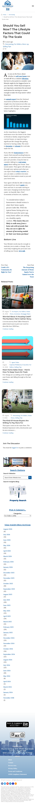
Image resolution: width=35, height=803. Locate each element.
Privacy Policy (12, 768)
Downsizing (12, 14)
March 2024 (7, 687)
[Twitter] (5, 783)
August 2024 (7, 660)
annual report (11, 99)
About (10, 760)
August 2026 (7, 529)
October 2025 (8, 583)
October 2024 (8, 649)
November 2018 (8, 698)
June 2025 (6, 605)
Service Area (12, 765)
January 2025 (8, 632)
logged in (15, 448)
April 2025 (7, 616)
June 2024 (6, 671)
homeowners (18, 153)
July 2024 (6, 665)
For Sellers (17, 44)
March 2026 (7, 556)
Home (4, 14)
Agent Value (15, 362)
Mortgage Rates (25, 314)
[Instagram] (16, 783)
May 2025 (6, 611)
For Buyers (15, 311)
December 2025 (8, 573)
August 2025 (7, 594)
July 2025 (6, 600)
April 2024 (7, 681)
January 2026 (8, 567)
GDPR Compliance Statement (17, 774)
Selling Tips (7, 46)
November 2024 (8, 643)
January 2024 (8, 692)
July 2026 (6, 534)
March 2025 (7, 622)
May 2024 (6, 676)
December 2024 (8, 638)
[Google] (13, 783)
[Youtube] (7, 783)
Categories (17, 513)
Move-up (25, 44)
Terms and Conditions (15, 771)
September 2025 (9, 589)
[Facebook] (2, 783)
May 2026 (6, 545)
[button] (33, 6)
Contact (10, 762)
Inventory (17, 314)
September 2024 (9, 654)
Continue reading (8, 329)
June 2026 (6, 540)
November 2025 (8, 578)
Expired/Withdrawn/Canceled (19, 365)
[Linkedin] (10, 783)
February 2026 (8, 562)
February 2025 (8, 627)
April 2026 (7, 551)
